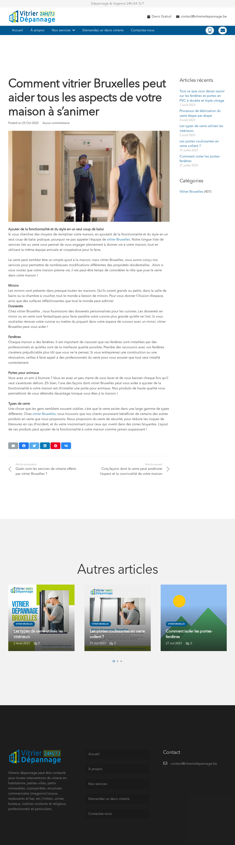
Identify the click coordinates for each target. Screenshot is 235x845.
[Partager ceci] (24, 445)
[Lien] (32, 16)
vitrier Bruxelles (118, 239)
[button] (114, 661)
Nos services (97, 784)
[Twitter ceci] (34, 445)
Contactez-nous (100, 814)
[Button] (210, 30)
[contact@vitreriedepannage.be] (167, 763)
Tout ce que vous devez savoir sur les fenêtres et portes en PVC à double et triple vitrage (202, 96)
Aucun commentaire (56, 123)
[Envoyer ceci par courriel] (13, 445)
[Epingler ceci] (55, 445)
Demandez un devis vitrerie (108, 799)
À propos (95, 769)
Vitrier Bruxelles (191, 191)
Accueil (94, 754)
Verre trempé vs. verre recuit (190, 637)
